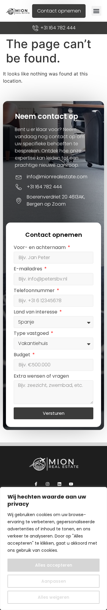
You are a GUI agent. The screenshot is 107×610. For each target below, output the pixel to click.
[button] (96, 11)
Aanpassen (53, 581)
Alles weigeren (53, 597)
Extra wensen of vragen (41, 376)
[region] (53, 548)
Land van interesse (36, 312)
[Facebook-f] (36, 484)
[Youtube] (71, 484)
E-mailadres (28, 269)
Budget (23, 355)
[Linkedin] (59, 484)
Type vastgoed (32, 334)
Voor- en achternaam (40, 248)
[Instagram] (48, 484)
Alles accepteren (53, 565)
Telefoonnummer (35, 291)
